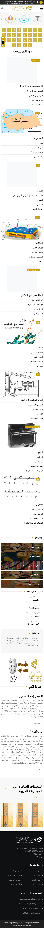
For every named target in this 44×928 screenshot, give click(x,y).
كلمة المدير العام (14, 875)
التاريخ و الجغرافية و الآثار (33, 613)
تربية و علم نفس (35, 621)
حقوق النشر (36, 880)
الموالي (40, 457)
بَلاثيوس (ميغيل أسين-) (31, 696)
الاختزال (39, 505)
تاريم (41, 143)
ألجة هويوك (38, 138)
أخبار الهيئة (36, 875)
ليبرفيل (40, 148)
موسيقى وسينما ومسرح (32, 427)
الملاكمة (39, 243)
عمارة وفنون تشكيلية (33, 270)
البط (41, 348)
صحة (38, 165)
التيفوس (39, 191)
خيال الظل (39, 462)
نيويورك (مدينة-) (37, 152)
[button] (41, 798)
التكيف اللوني (38, 357)
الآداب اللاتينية (36, 605)
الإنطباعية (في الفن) (35, 305)
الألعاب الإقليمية (37, 252)
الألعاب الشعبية (37, 248)
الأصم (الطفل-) (34, 624)
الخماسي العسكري (36, 257)
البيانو (40, 452)
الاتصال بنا (36, 885)
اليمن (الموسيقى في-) (34, 471)
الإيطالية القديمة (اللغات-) (33, 523)
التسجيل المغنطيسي (35, 405)
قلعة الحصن (38, 157)
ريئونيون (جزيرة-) (33, 616)
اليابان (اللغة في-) (36, 518)
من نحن (37, 871)
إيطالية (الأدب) (34, 608)
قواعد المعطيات (37, 418)
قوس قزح (39, 366)
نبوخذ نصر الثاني (37, 100)
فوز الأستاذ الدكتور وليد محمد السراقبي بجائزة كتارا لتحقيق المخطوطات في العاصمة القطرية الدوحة (19, 2)
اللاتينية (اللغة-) (37, 514)
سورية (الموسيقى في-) (34, 466)
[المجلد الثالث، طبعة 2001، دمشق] (35, 815)
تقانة (38, 374)
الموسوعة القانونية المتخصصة (29, 904)
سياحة (37, 113)
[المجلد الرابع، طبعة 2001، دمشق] (20, 815)
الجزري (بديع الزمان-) (35, 91)
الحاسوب (36, 600)
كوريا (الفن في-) (37, 300)
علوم (38, 322)
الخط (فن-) (38, 309)
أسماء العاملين (14, 885)
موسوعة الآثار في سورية (31, 908)
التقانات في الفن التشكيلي (32, 295)
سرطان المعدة (37, 209)
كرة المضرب (38, 261)
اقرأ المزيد (37, 723)
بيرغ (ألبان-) (36, 731)
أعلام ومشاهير (35, 61)
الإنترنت (40, 414)
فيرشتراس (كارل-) (36, 96)
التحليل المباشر (37, 353)
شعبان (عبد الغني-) (36, 105)
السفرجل (39, 200)
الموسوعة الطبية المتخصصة (30, 899)
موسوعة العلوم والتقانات (31, 913)
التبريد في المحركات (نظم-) (31, 400)
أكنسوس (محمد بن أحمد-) (31, 86)
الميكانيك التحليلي (36, 362)
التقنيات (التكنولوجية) (34, 596)
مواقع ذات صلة (14, 880)
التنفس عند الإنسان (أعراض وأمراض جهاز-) (27, 196)
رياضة (37, 217)
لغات (38, 479)
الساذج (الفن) (38, 314)
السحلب (40, 205)
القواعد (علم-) (37, 509)
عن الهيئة (16, 871)
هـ (24, 45)
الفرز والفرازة (38, 409)
